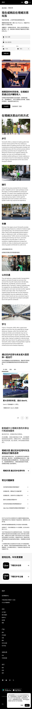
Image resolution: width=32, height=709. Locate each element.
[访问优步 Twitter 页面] (13, 680)
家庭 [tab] (11, 369)
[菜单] (30, 2)
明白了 (27, 705)
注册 (26, 2)
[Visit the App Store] (17, 690)
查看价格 (6, 53)
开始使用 (6, 106)
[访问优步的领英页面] (2, 680)
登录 (22, 2)
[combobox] (5, 37)
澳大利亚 (4, 8)
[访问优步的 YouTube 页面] (6, 680)
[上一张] (22, 418)
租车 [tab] (15, 369)
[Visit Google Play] (7, 690)
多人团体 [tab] (5, 369)
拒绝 (22, 705)
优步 (3, 2)
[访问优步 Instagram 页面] (10, 680)
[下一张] (27, 418)
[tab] (18, 369)
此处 (27, 699)
